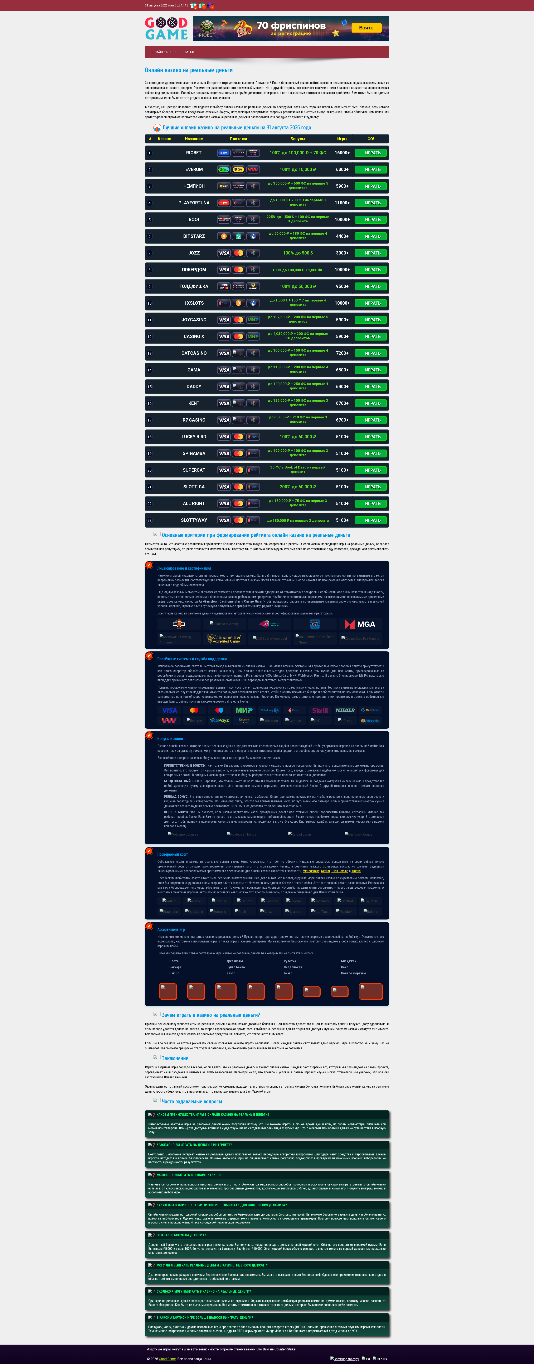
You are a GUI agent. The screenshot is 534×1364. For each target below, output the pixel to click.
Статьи (188, 52)
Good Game (167, 1359)
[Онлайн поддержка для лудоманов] (344, 1359)
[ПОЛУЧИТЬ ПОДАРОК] (193, 5)
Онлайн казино (163, 52)
